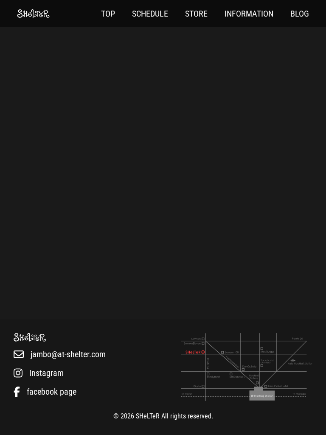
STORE (196, 13)
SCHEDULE (150, 13)
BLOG (299, 13)
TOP (108, 13)
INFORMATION (249, 13)
